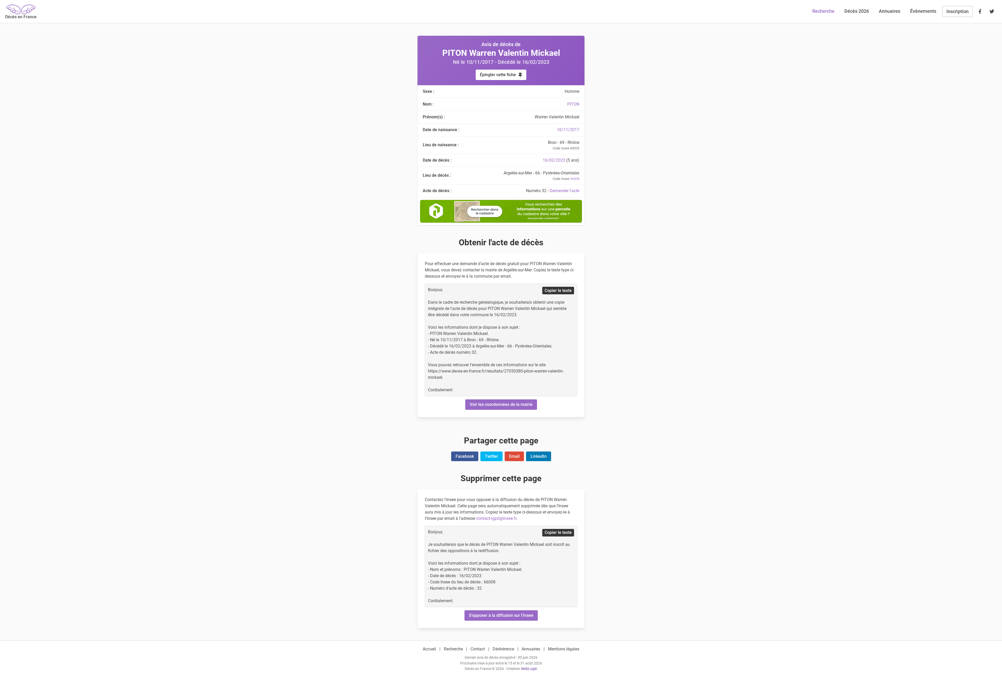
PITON (573, 104)
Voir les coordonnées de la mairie (501, 404)
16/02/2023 (554, 160)
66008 (574, 179)
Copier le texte (558, 290)
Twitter (491, 456)
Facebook (465, 456)
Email (514, 456)
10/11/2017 (568, 129)
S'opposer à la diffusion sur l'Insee (501, 615)
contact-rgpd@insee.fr (496, 518)
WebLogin (529, 669)
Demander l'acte (564, 190)
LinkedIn (538, 456)
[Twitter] (992, 11)
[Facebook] (980, 11)
